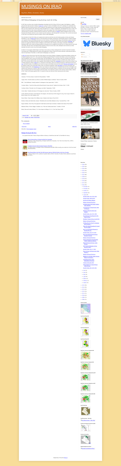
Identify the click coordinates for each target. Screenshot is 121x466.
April (84, 276)
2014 (83, 287)
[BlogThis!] (35, 115)
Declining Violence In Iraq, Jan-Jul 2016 (91, 219)
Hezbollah (70, 41)
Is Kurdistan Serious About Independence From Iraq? (88, 260)
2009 (83, 297)
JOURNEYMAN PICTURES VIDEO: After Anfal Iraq (91, 205)
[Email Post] (31, 115)
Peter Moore (60, 65)
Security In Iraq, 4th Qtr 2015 (89, 198)
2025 (83, 166)
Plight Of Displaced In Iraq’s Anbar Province (90, 243)
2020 (83, 176)
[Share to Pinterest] (38, 115)
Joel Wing (84, 24)
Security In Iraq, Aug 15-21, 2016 (90, 214)
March (35, 62)
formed (58, 31)
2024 (83, 168)
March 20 (33, 38)
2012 (83, 291)
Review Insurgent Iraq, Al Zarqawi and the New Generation (40, 139)
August (85, 194)
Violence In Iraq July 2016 (88, 262)
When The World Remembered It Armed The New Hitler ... (91, 226)
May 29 (24, 55)
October (85, 190)
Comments (84, 56)
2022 (83, 172)
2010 (83, 295)
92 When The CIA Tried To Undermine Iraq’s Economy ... (91, 223)
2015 (83, 285)
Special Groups (37, 117)
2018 (83, 180)
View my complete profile (86, 33)
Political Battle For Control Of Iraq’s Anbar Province (90, 265)
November (85, 188)
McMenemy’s (37, 66)
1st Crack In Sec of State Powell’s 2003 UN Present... (91, 208)
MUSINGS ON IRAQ (41, 6)
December (85, 186)
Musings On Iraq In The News (28, 133)
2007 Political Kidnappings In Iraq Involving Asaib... (90, 246)
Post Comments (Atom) (31, 129)
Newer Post (24, 126)
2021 (83, 174)
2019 (83, 178)
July (84, 270)
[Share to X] (36, 115)
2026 (83, 164)
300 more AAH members (68, 64)
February (85, 280)
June (22, 64)
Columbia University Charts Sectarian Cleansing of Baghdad (40, 146)
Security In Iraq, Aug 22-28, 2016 (90, 196)
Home (49, 126)
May (84, 274)
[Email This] (33, 115)
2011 (83, 293)
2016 (83, 184)
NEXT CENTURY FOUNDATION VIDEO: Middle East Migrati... (90, 240)
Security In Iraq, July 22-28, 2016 (90, 268)
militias (32, 117)
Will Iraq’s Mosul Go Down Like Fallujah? (89, 211)
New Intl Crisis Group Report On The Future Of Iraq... (90, 216)
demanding (58, 61)
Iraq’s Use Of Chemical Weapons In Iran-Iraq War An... (90, 230)
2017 (83, 182)
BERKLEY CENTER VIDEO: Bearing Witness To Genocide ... (91, 257)
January (85, 282)
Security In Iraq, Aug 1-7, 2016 (89, 249)
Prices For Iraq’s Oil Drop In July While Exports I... (91, 252)
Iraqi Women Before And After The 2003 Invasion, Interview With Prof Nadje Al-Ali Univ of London (48, 152)
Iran (29, 117)
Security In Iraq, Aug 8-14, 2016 (89, 232)
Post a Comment (26, 123)
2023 (83, 170)
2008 (83, 299)
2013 (83, 289)
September (85, 192)
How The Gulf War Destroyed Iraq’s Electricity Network (90, 235)
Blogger (65, 457)
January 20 (41, 25)
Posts (83, 54)
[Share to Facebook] (37, 115)
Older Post (74, 126)
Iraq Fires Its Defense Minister (89, 200)
